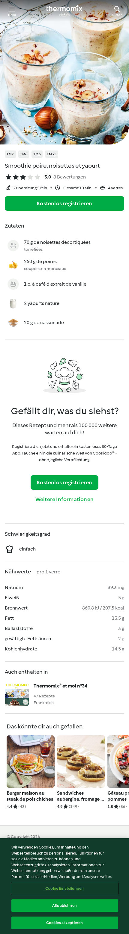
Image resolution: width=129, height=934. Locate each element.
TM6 (24, 154)
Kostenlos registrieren (64, 203)
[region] (64, 886)
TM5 (37, 154)
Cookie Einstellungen (64, 888)
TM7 (10, 154)
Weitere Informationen (64, 499)
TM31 (51, 154)
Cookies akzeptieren (64, 922)
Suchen (117, 15)
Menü (12, 15)
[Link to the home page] (64, 11)
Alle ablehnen (64, 905)
